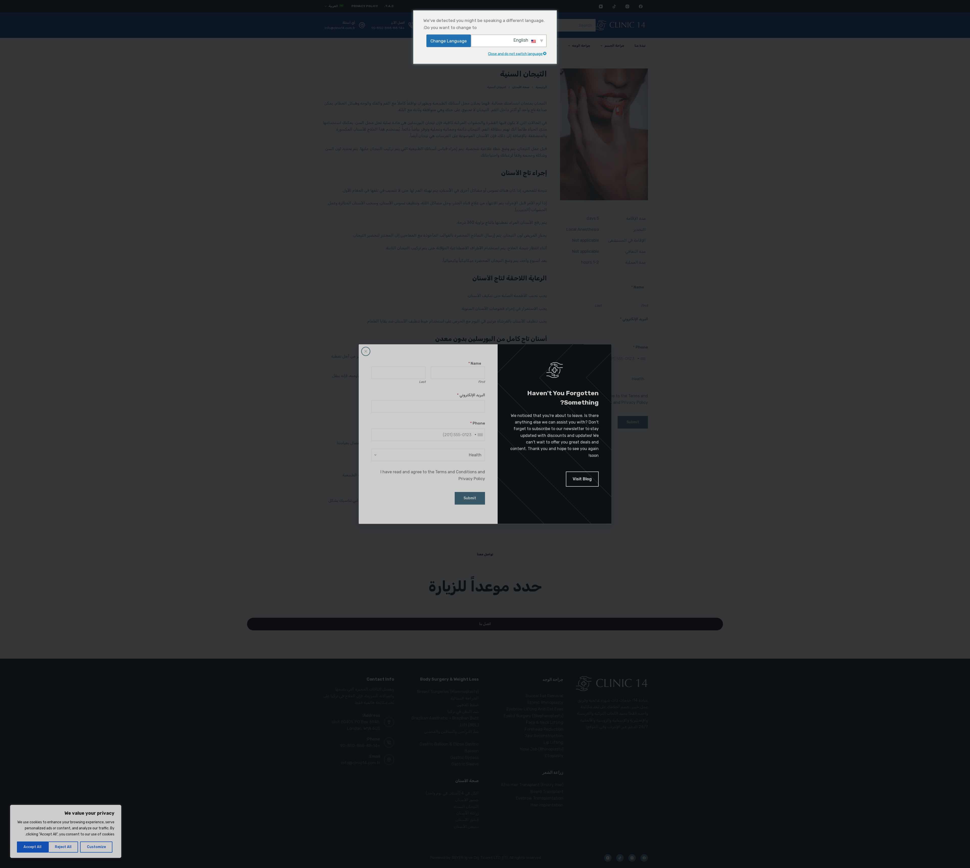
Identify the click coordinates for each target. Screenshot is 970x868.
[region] (65, 831)
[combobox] (479, 435)
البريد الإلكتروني (471, 395)
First (481, 382)
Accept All (32, 847)
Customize (96, 847)
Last (422, 382)
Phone (477, 423)
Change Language (448, 40)
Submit (470, 498)
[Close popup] (365, 351)
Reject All (63, 847)
